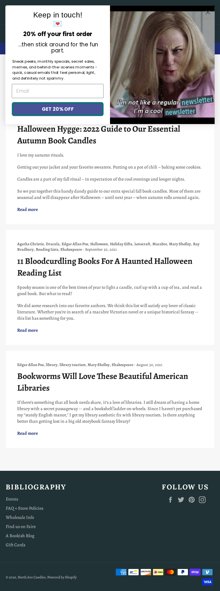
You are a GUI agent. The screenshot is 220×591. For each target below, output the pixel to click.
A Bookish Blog (20, 536)
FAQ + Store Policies (24, 508)
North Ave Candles (32, 577)
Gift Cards (15, 545)
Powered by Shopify (62, 577)
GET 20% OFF (58, 109)
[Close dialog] (208, 12)
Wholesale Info (20, 517)
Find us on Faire (21, 526)
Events (12, 499)
